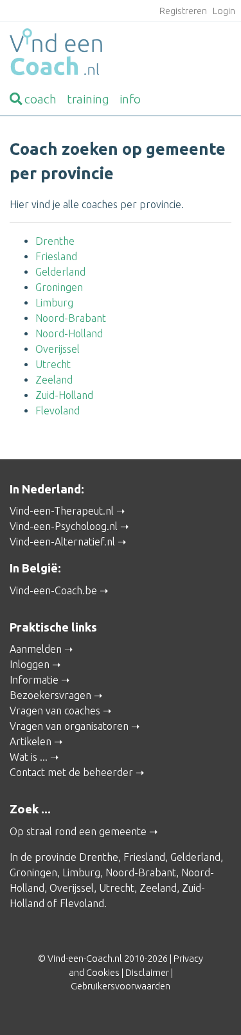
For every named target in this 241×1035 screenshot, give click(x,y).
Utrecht (53, 364)
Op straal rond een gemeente (78, 831)
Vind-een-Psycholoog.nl (64, 526)
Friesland (56, 256)
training (88, 99)
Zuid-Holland (64, 395)
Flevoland (57, 410)
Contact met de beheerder (71, 772)
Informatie (34, 680)
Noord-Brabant (70, 318)
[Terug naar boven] (213, 1007)
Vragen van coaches (55, 710)
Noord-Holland (69, 333)
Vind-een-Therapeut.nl (62, 511)
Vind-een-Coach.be (53, 590)
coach (40, 99)
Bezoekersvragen (50, 695)
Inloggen (29, 664)
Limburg (54, 302)
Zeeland (54, 379)
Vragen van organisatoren (69, 726)
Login (224, 11)
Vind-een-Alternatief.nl (62, 541)
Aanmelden (36, 649)
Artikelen (30, 741)
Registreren (183, 11)
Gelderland (60, 272)
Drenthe (55, 241)
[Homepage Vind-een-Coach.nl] (120, 54)
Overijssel (57, 349)
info (130, 99)
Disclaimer (147, 973)
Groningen (59, 287)
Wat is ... (29, 757)
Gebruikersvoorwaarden (120, 986)
